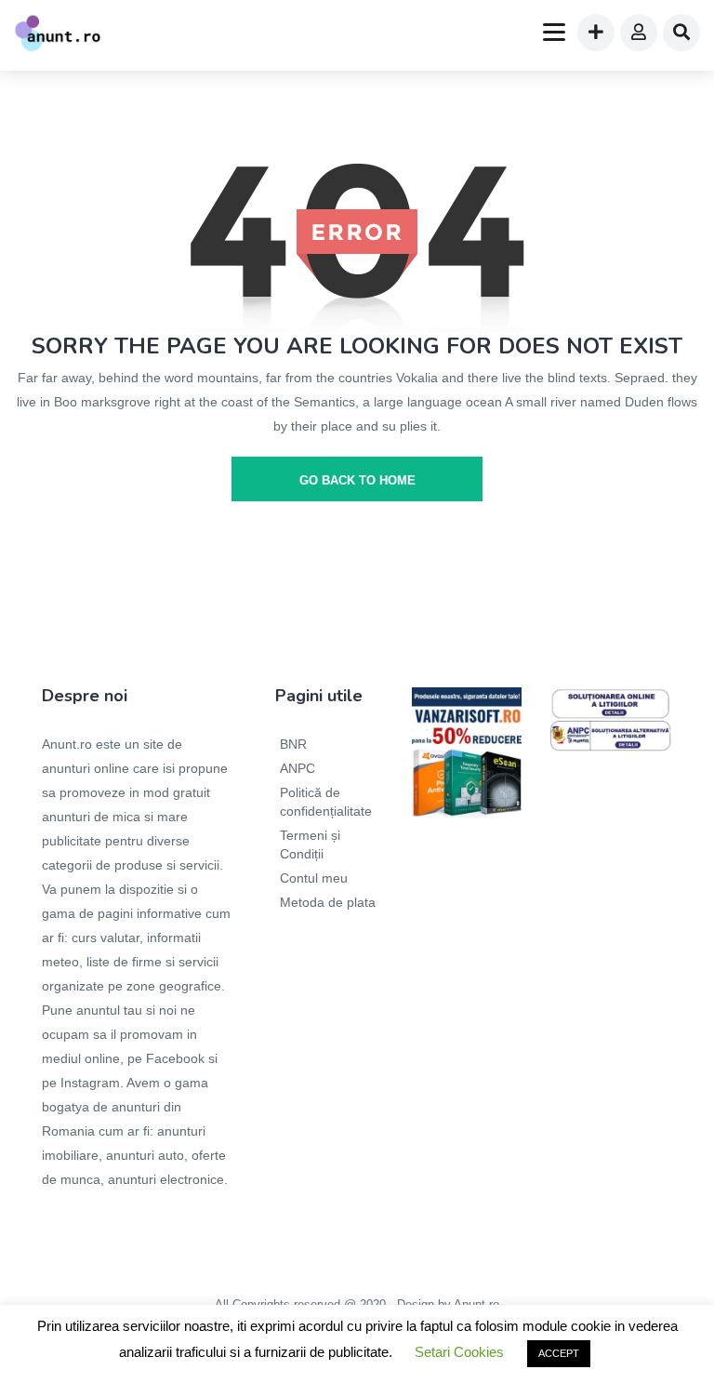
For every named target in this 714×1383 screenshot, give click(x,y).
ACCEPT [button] (558, 1353)
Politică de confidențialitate (326, 801)
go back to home (357, 480)
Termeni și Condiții (310, 844)
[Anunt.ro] (57, 35)
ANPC (297, 768)
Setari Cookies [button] (459, 1352)
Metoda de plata (328, 902)
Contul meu (314, 878)
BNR (293, 744)
